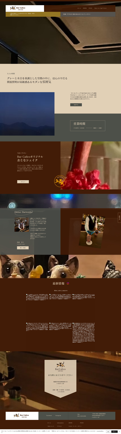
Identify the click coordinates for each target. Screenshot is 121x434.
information (60, 422)
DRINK (70, 422)
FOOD (81, 422)
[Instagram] (68, 283)
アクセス (59, 426)
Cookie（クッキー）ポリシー (75, 426)
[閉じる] (119, 431)
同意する (114, 431)
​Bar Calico (20, 8)
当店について (50, 426)
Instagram (58, 415)
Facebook (49, 415)
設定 (108, 431)
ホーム (49, 422)
